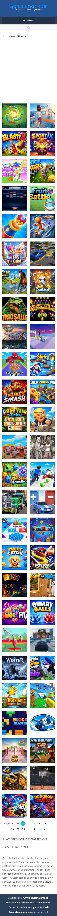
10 (12, 829)
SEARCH (28, 27)
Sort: (4, 36)
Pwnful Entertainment (35, 897)
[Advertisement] (28, 72)
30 (23, 829)
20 (18, 829)
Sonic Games (43, 902)
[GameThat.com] (28, 6)
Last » (42, 829)
